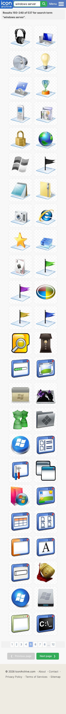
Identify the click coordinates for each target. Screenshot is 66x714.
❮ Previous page (21, 656)
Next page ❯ (48, 656)
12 (53, 644)
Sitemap (55, 676)
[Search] (43, 4)
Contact (53, 671)
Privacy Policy (14, 676)
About (42, 671)
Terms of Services (36, 676)
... (48, 644)
